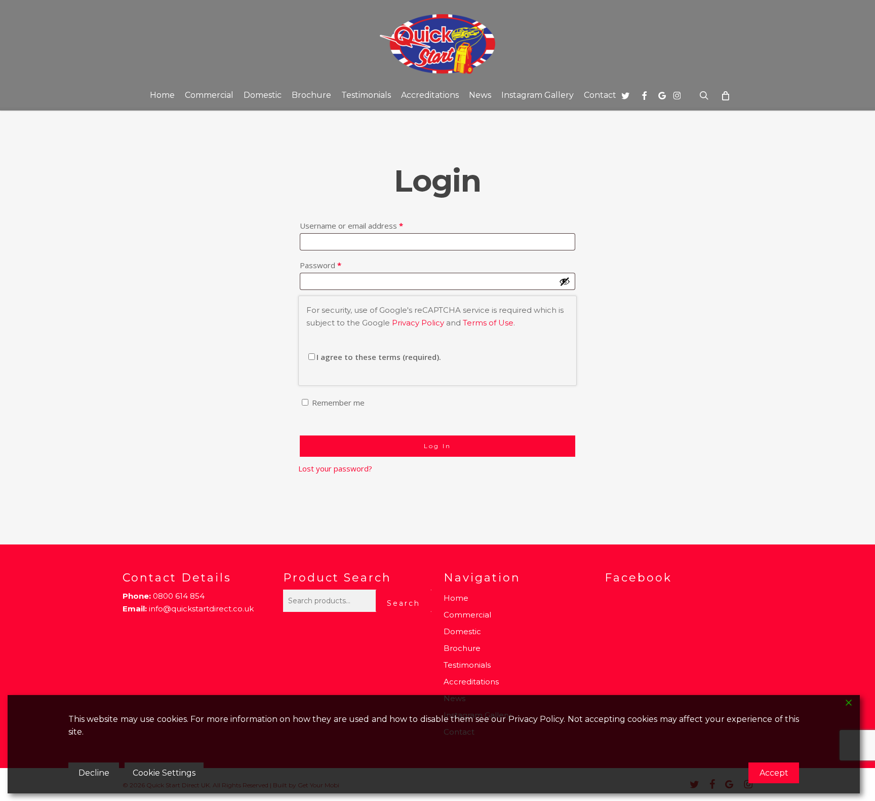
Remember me (338, 402)
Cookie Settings (164, 773)
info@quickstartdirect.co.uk (201, 608)
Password (336, 265)
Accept (774, 773)
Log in (437, 446)
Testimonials (467, 665)
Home (456, 598)
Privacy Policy (418, 322)
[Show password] (564, 281)
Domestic (462, 631)
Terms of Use (488, 322)
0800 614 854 (179, 596)
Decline (93, 773)
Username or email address (367, 225)
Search (403, 603)
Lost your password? (335, 468)
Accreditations (471, 681)
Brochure (462, 648)
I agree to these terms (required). (378, 357)
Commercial (467, 615)
